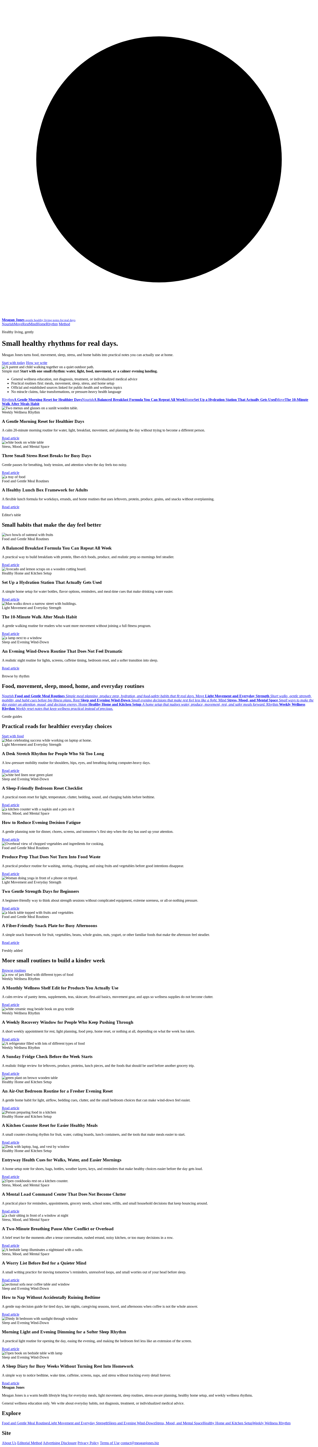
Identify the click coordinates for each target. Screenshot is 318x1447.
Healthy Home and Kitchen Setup (228, 1423)
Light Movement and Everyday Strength (78, 1423)
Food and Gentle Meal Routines (25, 1423)
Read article (10, 438)
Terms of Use (110, 1443)
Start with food (13, 736)
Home (41, 324)
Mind (33, 324)
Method (64, 324)
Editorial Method (29, 1443)
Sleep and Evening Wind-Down (131, 1423)
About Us (9, 1443)
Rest (25, 324)
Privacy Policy (88, 1443)
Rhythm (52, 324)
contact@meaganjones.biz (140, 1443)
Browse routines (14, 970)
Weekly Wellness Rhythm (272, 1423)
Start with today (13, 363)
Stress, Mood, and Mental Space (179, 1423)
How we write (36, 363)
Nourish (8, 324)
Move (18, 324)
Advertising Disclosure (60, 1443)
